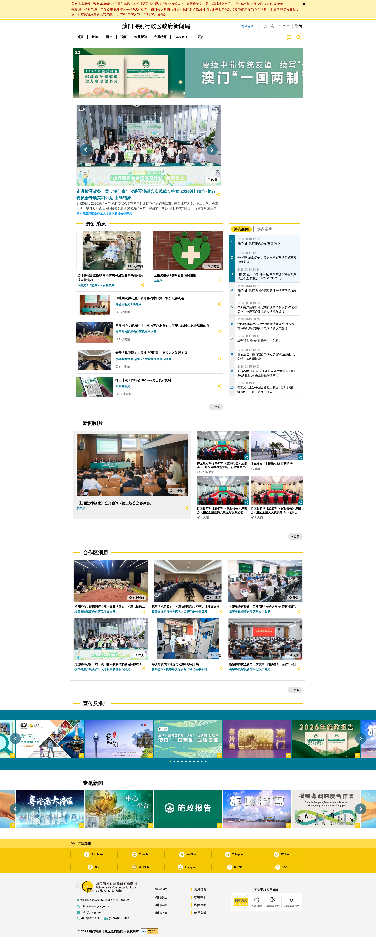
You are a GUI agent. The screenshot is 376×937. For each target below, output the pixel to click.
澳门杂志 (161, 897)
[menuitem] (95, 37)
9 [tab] (202, 762)
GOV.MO (161, 889)
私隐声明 (200, 905)
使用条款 (200, 912)
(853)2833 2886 (91, 918)
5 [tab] (186, 762)
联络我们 (200, 897)
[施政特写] (256, 809)
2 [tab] (174, 762)
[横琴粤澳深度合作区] (325, 809)
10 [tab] (206, 762)
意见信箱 (200, 889)
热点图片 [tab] (264, 229)
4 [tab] (182, 762)
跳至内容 (247, 26)
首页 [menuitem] (80, 37)
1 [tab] (170, 762)
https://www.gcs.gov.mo (96, 906)
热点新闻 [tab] (241, 229)
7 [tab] (194, 762)
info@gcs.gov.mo (92, 912)
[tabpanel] (188, 739)
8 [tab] (198, 762)
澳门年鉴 (161, 905)
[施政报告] (188, 809)
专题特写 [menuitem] (160, 37)
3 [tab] (178, 762)
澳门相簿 (161, 912)
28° (286, 26)
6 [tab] (190, 762)
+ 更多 (216, 407)
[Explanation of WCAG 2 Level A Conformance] (149, 931)
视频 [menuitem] (123, 37)
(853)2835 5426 (119, 918)
